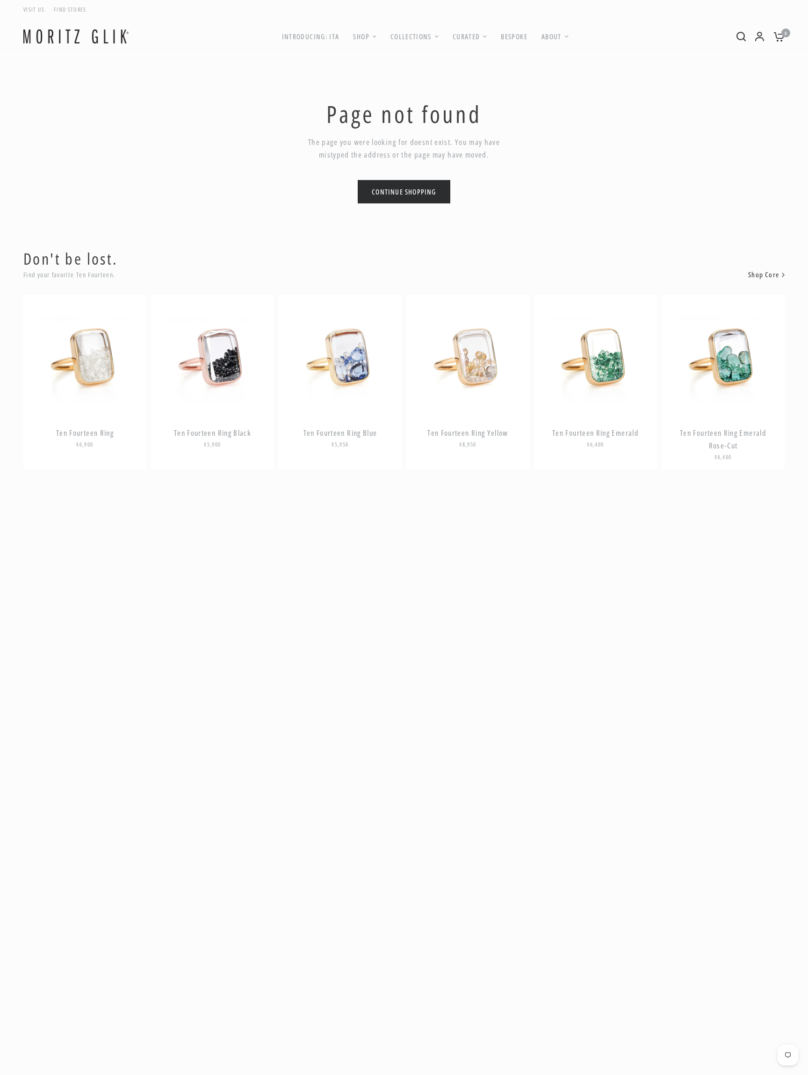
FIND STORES (70, 10)
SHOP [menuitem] (361, 36)
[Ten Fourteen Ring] (84, 356)
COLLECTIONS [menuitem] (411, 36)
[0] (777, 36)
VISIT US (33, 10)
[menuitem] (36, 9)
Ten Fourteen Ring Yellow (467, 433)
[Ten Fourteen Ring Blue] (340, 356)
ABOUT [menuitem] (551, 36)
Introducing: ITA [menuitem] (310, 36)
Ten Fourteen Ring (85, 433)
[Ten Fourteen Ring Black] (212, 356)
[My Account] (759, 36)
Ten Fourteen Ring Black (212, 433)
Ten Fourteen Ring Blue (340, 433)
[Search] (741, 36)
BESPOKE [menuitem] (514, 36)
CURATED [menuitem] (466, 36)
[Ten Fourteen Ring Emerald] (595, 356)
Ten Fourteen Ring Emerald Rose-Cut (723, 439)
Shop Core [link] (763, 274)
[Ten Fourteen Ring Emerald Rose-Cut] (723, 356)
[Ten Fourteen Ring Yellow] (467, 356)
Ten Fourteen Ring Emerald (595, 433)
